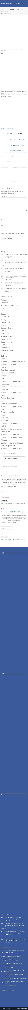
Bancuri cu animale (9, 403)
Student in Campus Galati (11, 392)
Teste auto (5, 431)
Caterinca (5, 333)
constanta (3, 50)
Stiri (2, 308)
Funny (3, 319)
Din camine (5, 339)
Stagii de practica (8, 370)
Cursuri (4, 314)
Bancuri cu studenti (9, 373)
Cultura (4, 356)
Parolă (2, 492)
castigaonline (22, 49)
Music (3, 378)
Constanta (5, 347)
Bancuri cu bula (7, 412)
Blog (3, 409)
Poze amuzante (7, 336)
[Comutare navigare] (25, 3)
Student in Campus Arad (11, 434)
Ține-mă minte (5, 497)
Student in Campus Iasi (10, 364)
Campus (4, 302)
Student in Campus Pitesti (11, 448)
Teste (3, 415)
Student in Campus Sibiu (11, 423)
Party (3, 401)
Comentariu (3, 196)
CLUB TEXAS (13, 967)
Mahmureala (6, 440)
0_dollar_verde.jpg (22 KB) (7, 128)
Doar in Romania (8, 342)
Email (2, 219)
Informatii (5, 317)
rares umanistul (6, 963)
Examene (4, 345)
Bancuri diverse (7, 328)
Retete (3, 331)
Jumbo (14, 985)
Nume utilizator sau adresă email (8, 486)
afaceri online (8, 49)
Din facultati (6, 322)
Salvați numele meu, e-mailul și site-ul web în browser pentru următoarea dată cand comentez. (12, 234)
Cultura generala (8, 445)
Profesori (4, 420)
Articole (2, 49)
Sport (3, 359)
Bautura (4, 389)
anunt (12, 49)
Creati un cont (11, 503)
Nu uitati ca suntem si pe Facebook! (9, 466)
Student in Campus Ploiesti (12, 437)
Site (2, 225)
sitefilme (5, 959)
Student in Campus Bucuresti (13, 361)
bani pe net (16, 49)
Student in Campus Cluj (10, 381)
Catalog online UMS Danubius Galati (17, 978)
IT (2, 311)
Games (4, 375)
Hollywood (5, 426)
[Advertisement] (14, 30)
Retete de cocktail (8, 398)
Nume (2, 214)
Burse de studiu (7, 350)
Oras (3, 395)
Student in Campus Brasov (12, 429)
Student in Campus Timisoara (13, 387)
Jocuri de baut (6, 417)
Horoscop (5, 384)
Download (5, 367)
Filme (3, 353)
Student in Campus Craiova (12, 406)
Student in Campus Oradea (12, 443)
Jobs (2, 325)
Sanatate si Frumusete (10, 305)
